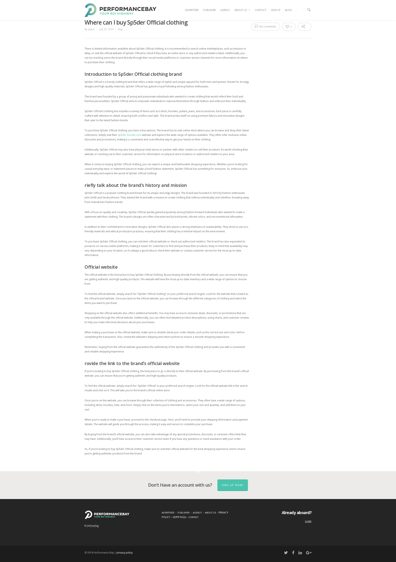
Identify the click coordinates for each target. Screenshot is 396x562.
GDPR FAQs (179, 517)
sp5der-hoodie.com (129, 135)
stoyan (91, 29)
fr (85, 526)
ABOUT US (241, 10)
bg (97, 526)
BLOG (288, 10)
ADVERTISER (192, 10)
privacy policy (125, 552)
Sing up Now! (233, 485)
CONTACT (260, 10)
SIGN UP (275, 10)
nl (89, 526)
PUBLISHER (209, 10)
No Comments (267, 26)
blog (120, 29)
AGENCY (225, 10)
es (92, 526)
